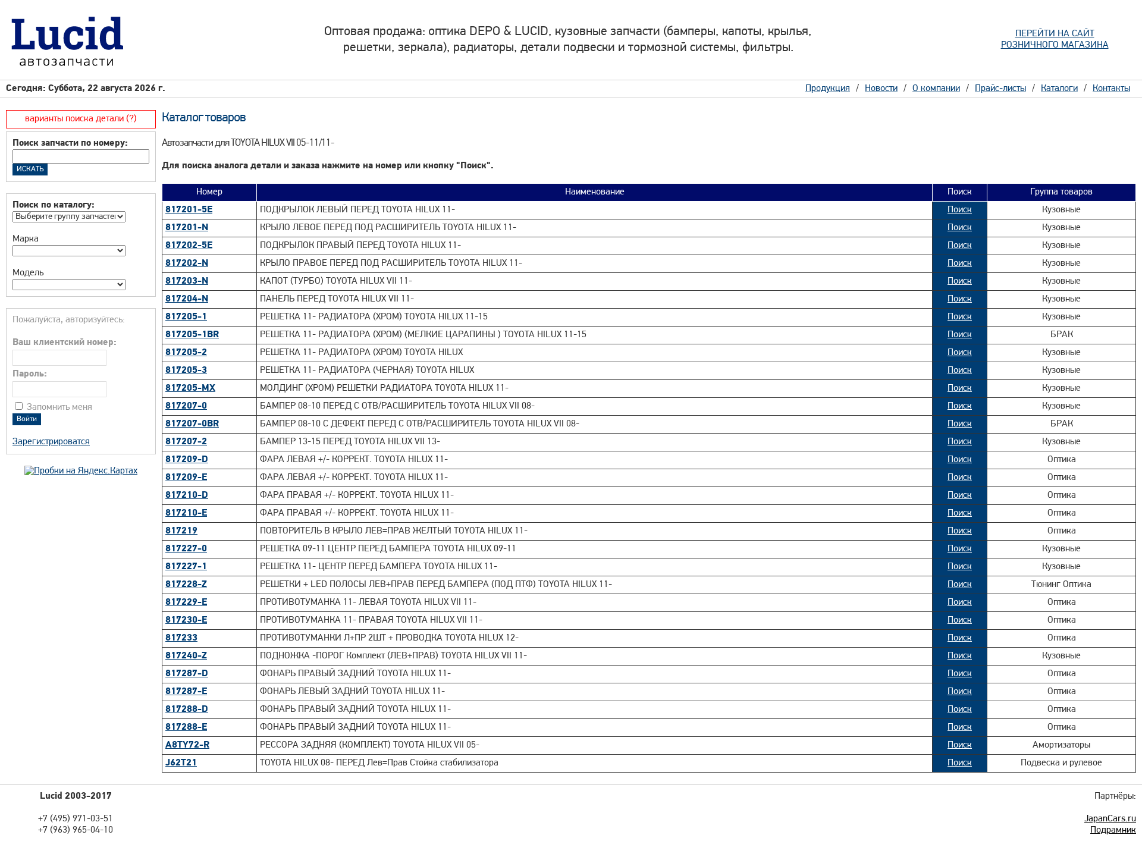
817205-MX (190, 388)
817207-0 (186, 406)
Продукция (827, 88)
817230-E (186, 620)
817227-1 (186, 567)
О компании (936, 88)
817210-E (186, 513)
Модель (27, 273)
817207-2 (186, 442)
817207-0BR (192, 424)
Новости (881, 88)
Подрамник (1113, 830)
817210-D (186, 495)
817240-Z (186, 656)
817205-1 (186, 317)
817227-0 (186, 549)
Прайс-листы (1000, 88)
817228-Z (186, 584)
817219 (181, 531)
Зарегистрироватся (51, 442)
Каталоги (1059, 88)
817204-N (186, 299)
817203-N (186, 281)
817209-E (186, 477)
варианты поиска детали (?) (81, 119)
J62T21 (181, 763)
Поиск (960, 210)
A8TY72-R (187, 745)
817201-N (186, 228)
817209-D (186, 459)
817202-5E (188, 245)
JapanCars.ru (1110, 819)
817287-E (186, 691)
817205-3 (186, 370)
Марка (25, 239)
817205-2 (186, 352)
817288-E (186, 727)
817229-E (186, 602)
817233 (181, 638)
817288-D (186, 709)
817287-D (186, 674)
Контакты (1111, 88)
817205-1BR (192, 335)
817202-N (186, 263)
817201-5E (188, 210)
